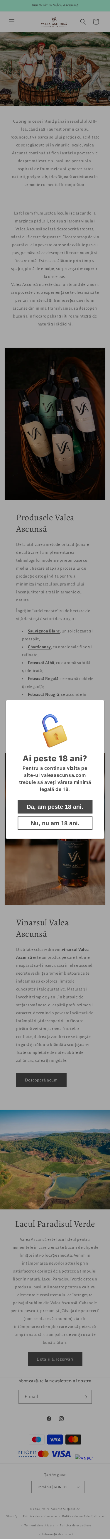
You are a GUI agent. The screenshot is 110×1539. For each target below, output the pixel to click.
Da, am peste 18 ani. (55, 807)
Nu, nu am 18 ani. (55, 823)
